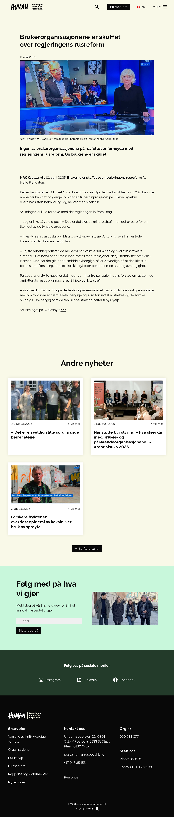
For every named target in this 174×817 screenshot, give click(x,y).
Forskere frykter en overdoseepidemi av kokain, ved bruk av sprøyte (41, 522)
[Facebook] (115, 679)
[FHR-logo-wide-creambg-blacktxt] (27, 6)
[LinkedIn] (79, 679)
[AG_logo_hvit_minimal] (97, 808)
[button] (97, 7)
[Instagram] (41, 679)
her (63, 310)
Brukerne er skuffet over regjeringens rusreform (104, 178)
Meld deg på (28, 630)
